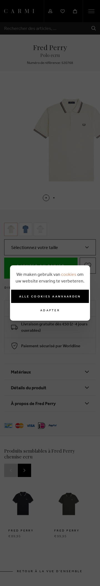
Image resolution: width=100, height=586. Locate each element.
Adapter (50, 310)
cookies (68, 274)
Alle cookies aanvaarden (50, 296)
